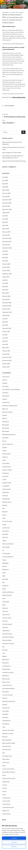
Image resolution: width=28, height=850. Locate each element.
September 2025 (7, 209)
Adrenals (4, 380)
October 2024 (6, 244)
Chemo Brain (5, 463)
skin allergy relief (7, 756)
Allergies (4, 383)
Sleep (4, 765)
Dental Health (6, 499)
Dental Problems (7, 502)
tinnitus (4, 788)
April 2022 (5, 325)
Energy (4, 524)
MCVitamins (20, 12)
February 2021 (6, 351)
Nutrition (4, 698)
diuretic (4, 515)
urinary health (6, 801)
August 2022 (5, 315)
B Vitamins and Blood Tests (9, 405)
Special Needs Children (8, 772)
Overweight (5, 711)
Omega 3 (4, 704)
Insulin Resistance (7, 634)
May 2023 (5, 286)
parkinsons (5, 717)
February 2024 (6, 264)
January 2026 (6, 196)
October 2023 (6, 270)
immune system (6, 618)
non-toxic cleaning (7, 695)
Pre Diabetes (5, 724)
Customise (14, 842)
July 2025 (5, 216)
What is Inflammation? (19, 97)
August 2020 (6, 367)
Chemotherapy (6, 466)
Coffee (4, 479)
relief (3, 727)
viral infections (6, 804)
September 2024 (7, 248)
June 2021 (5, 338)
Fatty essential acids (8, 544)
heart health (5, 601)
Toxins (4, 794)
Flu (3, 550)
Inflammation (6, 630)
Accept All (14, 838)
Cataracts (5, 457)
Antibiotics (5, 392)
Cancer (4, 441)
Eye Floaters (5, 531)
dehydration (5, 492)
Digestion (5, 511)
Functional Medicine (7, 556)
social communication (8, 769)
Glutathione (5, 569)
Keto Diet (5, 650)
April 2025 (5, 225)
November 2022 (6, 306)
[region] (14, 836)
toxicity (4, 791)
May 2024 (5, 257)
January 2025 (6, 235)
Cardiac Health (6, 454)
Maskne (4, 656)
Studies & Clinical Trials (8, 778)
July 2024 (5, 251)
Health (4, 589)
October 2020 (6, 363)
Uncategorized (9, 105)
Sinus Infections (6, 749)
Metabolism (5, 675)
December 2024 (6, 238)
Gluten (4, 573)
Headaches (5, 585)
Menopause (5, 663)
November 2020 (6, 360)
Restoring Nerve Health (8, 743)
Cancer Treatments (7, 444)
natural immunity (7, 685)
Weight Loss (5, 810)
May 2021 (5, 341)
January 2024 (6, 267)
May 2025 (5, 222)
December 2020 (6, 357)
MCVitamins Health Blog (10, 3)
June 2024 (5, 254)
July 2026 (5, 177)
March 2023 (5, 293)
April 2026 (5, 187)
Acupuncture (5, 376)
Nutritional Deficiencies (8, 701)
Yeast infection (6, 814)
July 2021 (4, 334)
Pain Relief (5, 714)
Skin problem (6, 759)
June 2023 (5, 283)
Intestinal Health (6, 640)
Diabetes (4, 505)
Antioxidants (5, 396)
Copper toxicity (6, 489)
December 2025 (6, 199)
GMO (3, 576)
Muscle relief (6, 682)
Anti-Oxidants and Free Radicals (11, 389)
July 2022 (5, 318)
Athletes (4, 399)
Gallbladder (5, 563)
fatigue (4, 540)
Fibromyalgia (5, 547)
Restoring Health (7, 740)
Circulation (5, 476)
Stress (4, 775)
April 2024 (5, 261)
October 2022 (6, 309)
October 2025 (6, 206)
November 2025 (6, 203)
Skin (3, 753)
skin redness (5, 762)
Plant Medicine (6, 720)
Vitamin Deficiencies (8, 807)
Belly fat (4, 418)
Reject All (14, 846)
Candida (4, 447)
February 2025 (6, 232)
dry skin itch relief (7, 521)
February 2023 (6, 296)
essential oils (6, 528)
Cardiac (4, 450)
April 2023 (5, 289)
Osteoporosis (6, 708)
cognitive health (6, 482)
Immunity (5, 621)
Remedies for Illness (8, 733)
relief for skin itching (8, 730)
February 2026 (6, 193)
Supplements (6, 781)
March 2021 (5, 347)
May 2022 (5, 322)
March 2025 (5, 228)
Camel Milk (5, 438)
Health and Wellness (8, 592)
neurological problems (8, 688)
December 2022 (6, 302)
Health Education (7, 595)
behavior (4, 415)
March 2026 (5, 190)
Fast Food (5, 537)
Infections (5, 627)
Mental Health (6, 669)
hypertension (6, 614)
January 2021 (5, 354)
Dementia (5, 495)
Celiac (4, 460)
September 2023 (7, 273)
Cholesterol (5, 473)
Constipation (5, 486)
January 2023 (6, 299)
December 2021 (6, 328)
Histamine (5, 608)
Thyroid (4, 785)
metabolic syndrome (8, 672)
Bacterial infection (7, 412)
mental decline (6, 666)
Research (4, 737)
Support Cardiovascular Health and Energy (14, 161)
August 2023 (6, 277)
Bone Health (5, 428)
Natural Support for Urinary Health (11, 152)
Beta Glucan (5, 421)
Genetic (4, 566)
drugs (4, 518)
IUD (3, 646)
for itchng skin (6, 553)
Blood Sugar (5, 425)
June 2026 (5, 180)
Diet (3, 508)
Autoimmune (6, 402)
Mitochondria (6, 679)
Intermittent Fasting (7, 637)
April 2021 (5, 344)
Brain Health (5, 431)
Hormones (5, 611)
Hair (3, 582)
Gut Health (5, 579)
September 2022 (7, 312)
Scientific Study (6, 746)
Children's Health (7, 470)
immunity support (7, 624)
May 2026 (5, 183)
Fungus (4, 560)
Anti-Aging (5, 386)
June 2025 (5, 219)
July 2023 (5, 280)
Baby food (5, 409)
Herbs (4, 605)
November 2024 (6, 241)
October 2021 (6, 331)
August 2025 (6, 212)
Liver (3, 653)
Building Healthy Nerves (9, 434)
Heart (3, 598)
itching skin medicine (8, 643)
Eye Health (5, 534)
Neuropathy (5, 691)
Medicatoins (5, 659)
